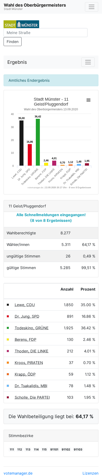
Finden (13, 41)
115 (44, 449)
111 (12, 449)
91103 (78, 449)
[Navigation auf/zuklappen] (91, 7)
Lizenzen (90, 473)
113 (28, 449)
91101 (54, 449)
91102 (66, 449)
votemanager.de (18, 473)
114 (36, 449)
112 (19, 449)
